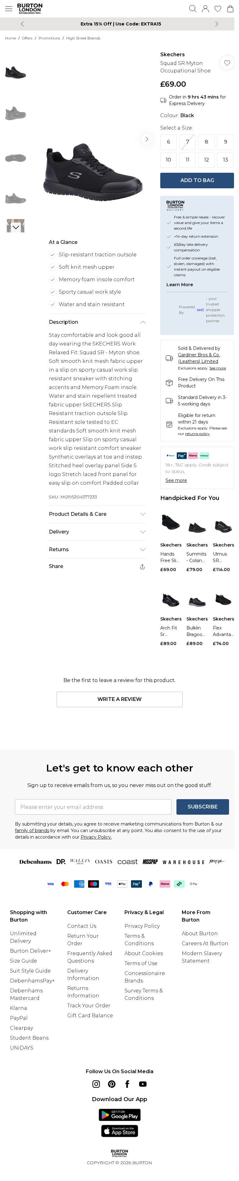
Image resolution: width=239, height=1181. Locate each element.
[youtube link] (143, 1084)
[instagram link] (96, 1084)
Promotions (49, 38)
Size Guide (23, 961)
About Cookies (143, 953)
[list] (93, 139)
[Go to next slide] (147, 139)
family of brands (32, 830)
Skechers (172, 54)
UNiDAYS (21, 1048)
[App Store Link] (120, 1123)
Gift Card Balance (90, 1015)
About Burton (200, 933)
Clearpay (21, 1028)
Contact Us (81, 926)
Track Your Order (88, 1006)
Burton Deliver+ (30, 951)
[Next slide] (217, 24)
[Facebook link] (127, 1084)
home (10, 38)
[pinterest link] (111, 1084)
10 (168, 160)
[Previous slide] (22, 24)
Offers (27, 38)
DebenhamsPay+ (32, 981)
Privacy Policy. (96, 837)
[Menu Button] (8, 8)
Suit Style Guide (30, 971)
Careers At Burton (205, 943)
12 (206, 160)
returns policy (197, 433)
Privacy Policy (142, 926)
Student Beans (29, 1038)
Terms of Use (140, 963)
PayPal (19, 1018)
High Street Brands (83, 38)
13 (225, 160)
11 (188, 160)
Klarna (18, 1008)
